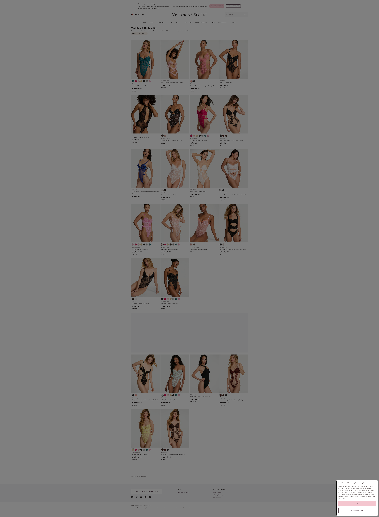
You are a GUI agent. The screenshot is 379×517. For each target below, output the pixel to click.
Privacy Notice (359, 496)
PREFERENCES (357, 510)
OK (357, 503)
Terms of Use (371, 496)
